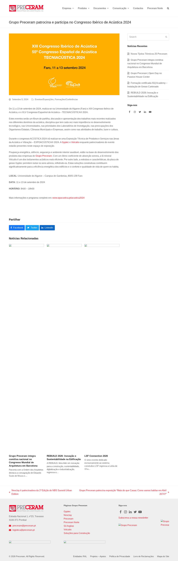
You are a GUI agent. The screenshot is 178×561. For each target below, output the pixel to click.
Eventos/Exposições (44, 99)
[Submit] (166, 37)
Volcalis (75, 142)
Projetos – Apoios (98, 556)
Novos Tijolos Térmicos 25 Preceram (149, 54)
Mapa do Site (163, 556)
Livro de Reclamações (143, 556)
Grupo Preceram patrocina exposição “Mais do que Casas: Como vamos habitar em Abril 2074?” (122, 492)
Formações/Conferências (66, 99)
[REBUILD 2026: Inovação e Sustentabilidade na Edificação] (64, 348)
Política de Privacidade (119, 556)
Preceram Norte (71, 522)
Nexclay (68, 515)
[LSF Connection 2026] (101, 348)
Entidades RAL (80, 556)
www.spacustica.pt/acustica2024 (68, 198)
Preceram (68, 519)
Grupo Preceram (44, 156)
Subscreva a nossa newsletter (133, 518)
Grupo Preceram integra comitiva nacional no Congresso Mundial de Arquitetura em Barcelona (145, 63)
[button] (168, 8)
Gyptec (65, 142)
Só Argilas (69, 526)
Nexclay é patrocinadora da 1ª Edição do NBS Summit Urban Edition (40, 492)
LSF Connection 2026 (96, 455)
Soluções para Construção (77, 533)
